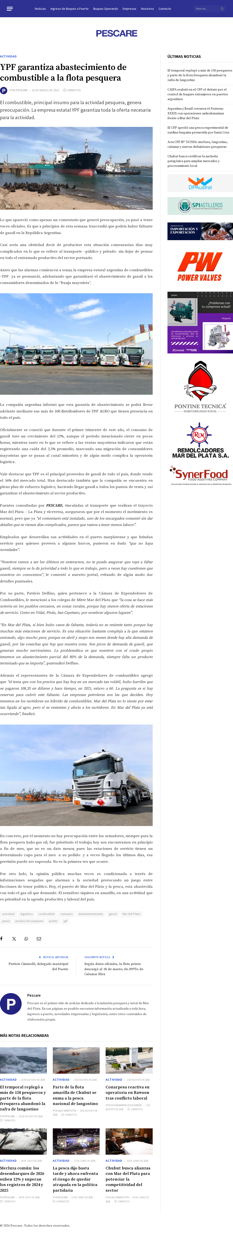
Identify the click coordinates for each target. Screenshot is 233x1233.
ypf (65, 921)
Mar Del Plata (131, 914)
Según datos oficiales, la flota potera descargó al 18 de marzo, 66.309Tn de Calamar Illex (113, 969)
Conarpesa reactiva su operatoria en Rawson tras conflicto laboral (127, 1093)
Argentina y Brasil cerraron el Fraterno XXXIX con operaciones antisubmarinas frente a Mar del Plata (195, 113)
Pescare (22, 90)
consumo (66, 914)
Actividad (8, 56)
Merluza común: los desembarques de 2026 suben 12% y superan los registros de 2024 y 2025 (22, 1179)
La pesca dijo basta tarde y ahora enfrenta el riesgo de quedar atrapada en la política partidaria (75, 1179)
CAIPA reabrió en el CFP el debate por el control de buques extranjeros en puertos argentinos (197, 94)
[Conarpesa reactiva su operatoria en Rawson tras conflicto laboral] (129, 1060)
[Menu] (10, 9)
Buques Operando (105, 9)
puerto (53, 921)
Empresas (129, 9)
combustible (46, 914)
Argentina (26, 914)
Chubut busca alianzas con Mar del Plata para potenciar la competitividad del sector (128, 1179)
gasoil (113, 914)
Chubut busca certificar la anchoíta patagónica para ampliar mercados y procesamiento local (193, 161)
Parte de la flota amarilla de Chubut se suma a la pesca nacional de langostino (75, 1095)
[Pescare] (116, 33)
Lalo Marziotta (67, 1110)
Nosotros (147, 9)
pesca (6, 921)
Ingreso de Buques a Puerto (70, 9)
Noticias (40, 9)
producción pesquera (29, 921)
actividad (8, 914)
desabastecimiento (91, 914)
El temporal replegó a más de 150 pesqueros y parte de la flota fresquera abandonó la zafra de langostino (23, 1098)
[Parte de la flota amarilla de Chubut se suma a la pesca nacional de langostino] (76, 1060)
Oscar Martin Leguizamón (126, 1105)
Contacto (165, 9)
